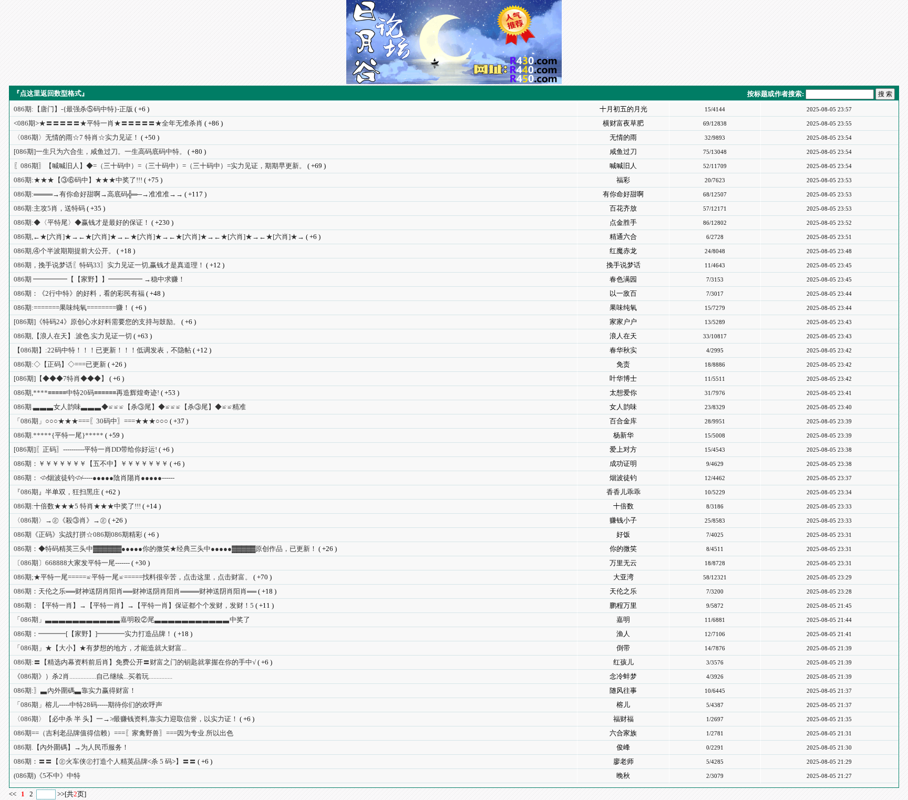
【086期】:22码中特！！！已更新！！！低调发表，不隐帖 (102, 350)
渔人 (623, 634)
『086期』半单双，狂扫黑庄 (57, 492)
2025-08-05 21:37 (829, 691)
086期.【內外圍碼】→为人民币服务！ (71, 747)
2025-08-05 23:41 (829, 393)
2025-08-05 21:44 (829, 620)
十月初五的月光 (623, 109)
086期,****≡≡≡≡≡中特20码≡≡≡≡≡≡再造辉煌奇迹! (86, 393)
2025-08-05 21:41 (829, 634)
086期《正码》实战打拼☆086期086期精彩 (78, 534)
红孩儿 (623, 662)
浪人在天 (623, 336)
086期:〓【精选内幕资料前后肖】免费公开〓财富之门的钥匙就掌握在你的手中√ (135, 662)
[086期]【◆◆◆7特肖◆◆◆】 (61, 378)
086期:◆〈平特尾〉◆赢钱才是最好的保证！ (82, 222)
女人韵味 (623, 407)
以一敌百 (623, 293)
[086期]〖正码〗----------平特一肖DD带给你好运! (85, 449)
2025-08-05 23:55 (829, 123)
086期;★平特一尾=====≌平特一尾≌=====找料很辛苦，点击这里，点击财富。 (133, 577)
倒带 (623, 648)
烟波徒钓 (623, 478)
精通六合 (623, 237)
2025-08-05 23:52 (829, 223)
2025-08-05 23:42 (829, 350)
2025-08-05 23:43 (829, 322)
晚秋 (623, 776)
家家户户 (623, 322)
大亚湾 (623, 577)
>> (61, 794)
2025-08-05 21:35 (829, 719)
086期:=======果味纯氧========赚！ (72, 307)
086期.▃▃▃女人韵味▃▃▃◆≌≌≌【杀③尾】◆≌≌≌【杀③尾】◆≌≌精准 (130, 407)
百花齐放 (623, 208)
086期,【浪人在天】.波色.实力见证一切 (73, 336)
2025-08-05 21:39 (829, 648)
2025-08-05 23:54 (829, 137)
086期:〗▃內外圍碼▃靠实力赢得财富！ (75, 690)
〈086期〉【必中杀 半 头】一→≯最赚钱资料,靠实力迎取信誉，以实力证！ (126, 719)
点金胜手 (623, 222)
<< (13, 794)
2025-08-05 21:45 (829, 605)
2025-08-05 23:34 (829, 492)
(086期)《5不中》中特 (47, 776)
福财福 (623, 719)
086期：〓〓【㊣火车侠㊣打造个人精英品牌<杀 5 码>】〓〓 (105, 761)
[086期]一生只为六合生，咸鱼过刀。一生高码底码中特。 (100, 151)
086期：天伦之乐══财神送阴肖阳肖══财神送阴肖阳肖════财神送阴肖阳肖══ (135, 591)
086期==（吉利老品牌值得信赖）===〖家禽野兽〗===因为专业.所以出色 (123, 733)
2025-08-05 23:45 (829, 265)
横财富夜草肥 (623, 123)
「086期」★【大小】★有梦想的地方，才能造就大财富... (100, 648)
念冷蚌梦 (623, 676)
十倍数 (623, 506)
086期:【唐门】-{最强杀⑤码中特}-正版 (73, 109)
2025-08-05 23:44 (829, 293)
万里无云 (623, 563)
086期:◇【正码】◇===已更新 (60, 364)
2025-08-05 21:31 (829, 733)
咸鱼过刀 (623, 151)
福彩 (623, 180)
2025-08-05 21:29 (829, 762)
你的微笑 (623, 549)
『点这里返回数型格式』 (50, 93)
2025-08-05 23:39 (829, 421)
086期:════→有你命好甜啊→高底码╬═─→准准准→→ (98, 194)
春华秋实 (623, 350)
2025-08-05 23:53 (829, 180)
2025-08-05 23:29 (829, 577)
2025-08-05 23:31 (829, 535)
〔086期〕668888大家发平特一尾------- (72, 563)
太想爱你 (623, 393)
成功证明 (623, 463)
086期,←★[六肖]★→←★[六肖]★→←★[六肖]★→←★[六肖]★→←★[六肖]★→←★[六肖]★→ (159, 237)
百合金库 (623, 421)
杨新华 (623, 435)
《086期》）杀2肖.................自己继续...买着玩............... (93, 676)
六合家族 (623, 733)
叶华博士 (623, 378)
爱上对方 (623, 449)
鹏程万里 (623, 605)
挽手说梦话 (623, 265)
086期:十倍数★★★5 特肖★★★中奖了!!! (77, 506)
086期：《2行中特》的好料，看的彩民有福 (79, 293)
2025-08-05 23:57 (829, 109)
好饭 (623, 534)
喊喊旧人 (623, 166)
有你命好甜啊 (623, 194)
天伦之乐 (623, 591)
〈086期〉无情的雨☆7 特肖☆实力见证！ (76, 137)
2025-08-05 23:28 (829, 591)
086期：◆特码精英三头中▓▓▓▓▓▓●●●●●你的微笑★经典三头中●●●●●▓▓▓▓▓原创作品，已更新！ (165, 549)
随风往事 (623, 690)
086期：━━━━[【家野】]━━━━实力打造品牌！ (93, 634)
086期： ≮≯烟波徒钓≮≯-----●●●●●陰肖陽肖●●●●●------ (94, 478)
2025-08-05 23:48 (829, 251)
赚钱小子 (623, 520)
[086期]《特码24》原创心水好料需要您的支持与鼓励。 (97, 322)
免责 (623, 364)
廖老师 (623, 761)
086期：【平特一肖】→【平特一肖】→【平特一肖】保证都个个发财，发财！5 (134, 605)
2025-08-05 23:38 (829, 449)
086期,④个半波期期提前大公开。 (64, 251)
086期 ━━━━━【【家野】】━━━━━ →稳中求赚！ (99, 279)
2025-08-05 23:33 (829, 506)
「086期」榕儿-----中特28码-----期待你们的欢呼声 (88, 705)
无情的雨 (623, 137)
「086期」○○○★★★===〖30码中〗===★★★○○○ (91, 421)
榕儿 (623, 705)
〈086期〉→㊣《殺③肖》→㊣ (60, 520)
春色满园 (623, 279)
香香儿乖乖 (623, 492)
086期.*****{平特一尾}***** (59, 435)
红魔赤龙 (623, 251)
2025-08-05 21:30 (829, 747)
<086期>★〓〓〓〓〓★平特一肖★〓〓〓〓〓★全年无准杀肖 (108, 123)
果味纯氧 (623, 307)
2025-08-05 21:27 (829, 776)
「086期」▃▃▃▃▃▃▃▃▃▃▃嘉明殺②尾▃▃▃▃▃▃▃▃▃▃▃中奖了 (132, 620)
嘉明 (623, 620)
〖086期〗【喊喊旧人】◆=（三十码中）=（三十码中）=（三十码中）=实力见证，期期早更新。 (160, 166)
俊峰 (623, 747)
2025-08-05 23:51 (829, 237)
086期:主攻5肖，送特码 (49, 208)
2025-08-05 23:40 (829, 407)
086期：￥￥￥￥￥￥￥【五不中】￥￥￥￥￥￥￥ (91, 463)
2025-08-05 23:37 (829, 478)
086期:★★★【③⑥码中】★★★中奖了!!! (78, 180)
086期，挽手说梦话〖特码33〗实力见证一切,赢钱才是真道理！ (109, 265)
